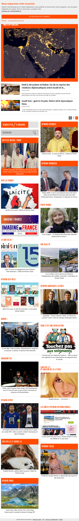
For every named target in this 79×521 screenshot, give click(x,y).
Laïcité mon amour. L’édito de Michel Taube (19, 210)
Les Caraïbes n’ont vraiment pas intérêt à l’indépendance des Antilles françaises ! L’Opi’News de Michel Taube (59, 276)
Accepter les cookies (39, 16)
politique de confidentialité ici (11, 11)
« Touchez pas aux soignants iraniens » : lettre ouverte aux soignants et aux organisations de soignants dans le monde (59, 357)
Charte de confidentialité (51, 519)
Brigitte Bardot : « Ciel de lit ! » (59, 399)
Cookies (61, 519)
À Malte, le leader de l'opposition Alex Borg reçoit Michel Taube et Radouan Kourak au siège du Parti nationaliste (20, 172)
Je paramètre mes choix (16, 20)
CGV (43, 519)
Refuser (4, 20)
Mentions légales (37, 519)
